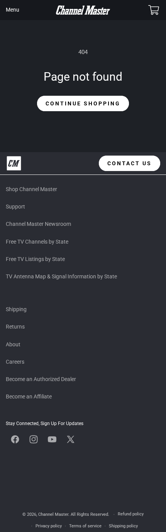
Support (15, 206)
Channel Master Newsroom (38, 224)
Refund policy (131, 514)
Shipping (16, 309)
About (13, 344)
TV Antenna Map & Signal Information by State (61, 276)
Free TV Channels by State (37, 242)
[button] (12, 10)
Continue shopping (83, 103)
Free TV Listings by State (35, 259)
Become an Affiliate (29, 396)
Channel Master (53, 514)
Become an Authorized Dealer (41, 379)
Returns (15, 327)
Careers (15, 362)
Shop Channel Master (31, 189)
